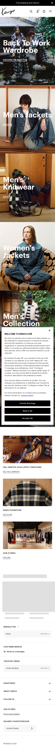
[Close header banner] (52, 3)
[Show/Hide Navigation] (50, 11)
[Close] (49, 330)
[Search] (31, 11)
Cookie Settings (27, 403)
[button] (27, 633)
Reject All (27, 411)
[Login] (37, 11)
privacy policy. (27, 395)
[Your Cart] (44, 11)
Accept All (27, 418)
